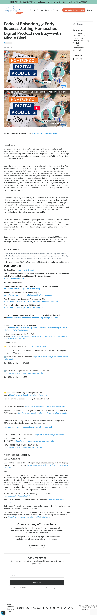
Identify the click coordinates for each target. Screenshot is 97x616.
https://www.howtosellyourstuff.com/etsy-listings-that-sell (28, 427)
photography (78, 48)
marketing (77, 43)
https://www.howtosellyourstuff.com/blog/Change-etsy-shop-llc (31, 301)
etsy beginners (79, 36)
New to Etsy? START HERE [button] (74, 10)
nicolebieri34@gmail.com (28, 270)
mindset (76, 45)
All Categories (78, 33)
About (32, 10)
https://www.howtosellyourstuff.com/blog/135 (23, 447)
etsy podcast (7, 42)
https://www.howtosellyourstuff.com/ (50, 435)
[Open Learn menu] (51, 10)
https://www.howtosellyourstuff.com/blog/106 (23, 307)
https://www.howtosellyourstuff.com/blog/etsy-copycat (28, 295)
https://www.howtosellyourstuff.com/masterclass (45, 407)
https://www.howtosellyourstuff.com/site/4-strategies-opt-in (42, 413)
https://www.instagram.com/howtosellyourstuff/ (34, 441)
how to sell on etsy (81, 40)
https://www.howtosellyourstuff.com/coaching (28, 395)
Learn (47, 10)
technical (77, 50)
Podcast (40, 10)
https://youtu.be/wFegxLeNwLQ (45, 133)
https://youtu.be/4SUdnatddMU (17, 496)
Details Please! (37, 546)
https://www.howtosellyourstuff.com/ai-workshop (24, 373)
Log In (89, 10)
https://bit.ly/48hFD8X (39, 346)
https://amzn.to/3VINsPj (14, 278)
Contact (56, 10)
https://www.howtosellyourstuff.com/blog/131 (23, 289)
